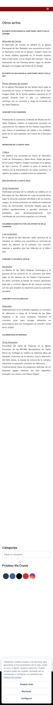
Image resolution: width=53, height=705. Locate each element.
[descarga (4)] (26, 512)
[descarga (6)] (26, 493)
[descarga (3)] (26, 417)
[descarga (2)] (26, 531)
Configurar (26, 698)
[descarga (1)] (26, 455)
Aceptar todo (26, 684)
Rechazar (26, 691)
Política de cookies (12, 677)
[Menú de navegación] (47, 9)
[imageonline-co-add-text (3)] (26, 436)
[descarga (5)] (26, 474)
